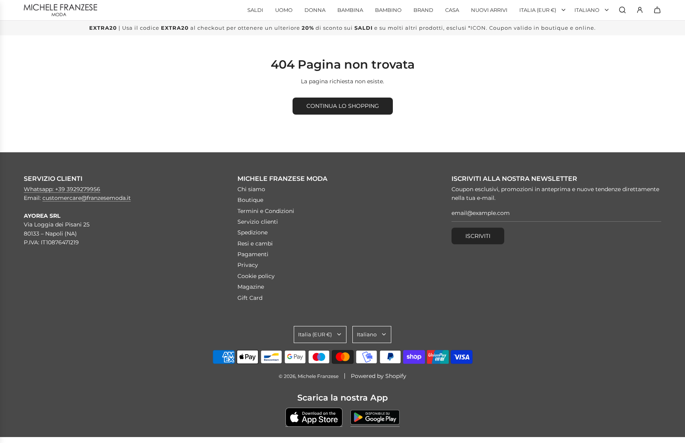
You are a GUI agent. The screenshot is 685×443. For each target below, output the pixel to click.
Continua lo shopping (342, 105)
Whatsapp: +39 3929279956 (62, 189)
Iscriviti (477, 236)
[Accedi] (640, 10)
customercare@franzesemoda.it (86, 197)
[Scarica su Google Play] (375, 417)
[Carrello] (657, 10)
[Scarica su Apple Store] (313, 417)
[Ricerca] (622, 10)
